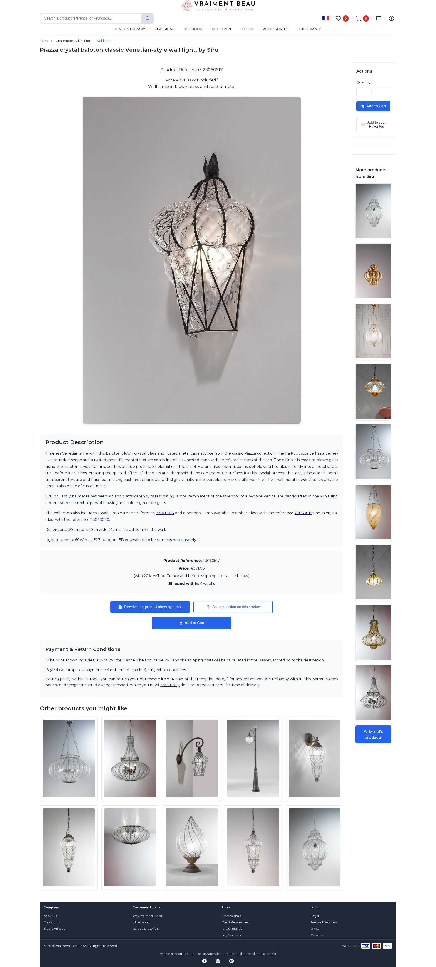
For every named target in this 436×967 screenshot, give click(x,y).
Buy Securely (231, 935)
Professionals (231, 916)
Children (221, 29)
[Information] (391, 18)
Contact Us (52, 922)
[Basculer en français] (325, 18)
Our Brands (309, 29)
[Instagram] (218, 961)
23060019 (303, 513)
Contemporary (129, 29)
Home (44, 40)
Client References (235, 922)
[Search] (148, 18)
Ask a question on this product (233, 607)
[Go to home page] (218, 6)
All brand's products (373, 734)
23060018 (165, 513)
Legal (315, 916)
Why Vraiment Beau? (148, 916)
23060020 (99, 519)
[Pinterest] (231, 961)
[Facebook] (204, 961)
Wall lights (103, 40)
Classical (164, 29)
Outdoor (193, 29)
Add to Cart (194, 623)
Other (247, 29)
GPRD (315, 928)
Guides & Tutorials (146, 928)
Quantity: (363, 82)
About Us (50, 916)
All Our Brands (232, 928)
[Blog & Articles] (378, 18)
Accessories (276, 29)
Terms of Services (324, 922)
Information (141, 922)
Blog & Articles (54, 928)
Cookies (317, 935)
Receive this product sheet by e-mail (150, 607)
